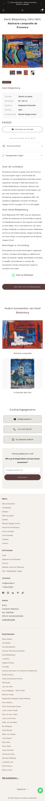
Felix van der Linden (10, 714)
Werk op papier (8, 516)
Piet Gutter (6, 683)
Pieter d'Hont (7, 770)
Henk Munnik (7, 730)
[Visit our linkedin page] (12, 592)
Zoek (4, 555)
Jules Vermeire (8, 750)
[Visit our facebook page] (3, 592)
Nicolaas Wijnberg (9, 758)
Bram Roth (6, 742)
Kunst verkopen (8, 531)
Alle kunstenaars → (10, 778)
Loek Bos (5, 659)
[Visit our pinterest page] (17, 592)
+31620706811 (7, 587)
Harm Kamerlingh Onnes (11, 706)
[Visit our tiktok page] (22, 592)
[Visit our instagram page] (8, 592)
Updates (5, 539)
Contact (5, 543)
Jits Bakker (6, 643)
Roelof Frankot (7, 675)
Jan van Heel (7, 687)
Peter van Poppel (8, 734)
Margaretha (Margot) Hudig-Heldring (16, 698)
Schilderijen (6, 508)
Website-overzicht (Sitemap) (13, 567)
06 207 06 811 (30, 138)
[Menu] (3, 10)
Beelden (5, 512)
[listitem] (22, 3)
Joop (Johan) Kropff (10, 710)
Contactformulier (8, 620)
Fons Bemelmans (8, 647)
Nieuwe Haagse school (11, 523)
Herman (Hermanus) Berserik (13, 651)
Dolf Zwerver (7, 766)
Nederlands (21, 789)
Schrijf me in (22, 477)
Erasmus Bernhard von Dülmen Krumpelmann (19, 671)
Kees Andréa (7, 639)
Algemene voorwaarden (11, 559)
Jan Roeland (7, 738)
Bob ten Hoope (8, 694)
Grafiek (5, 520)
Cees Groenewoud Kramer (12, 679)
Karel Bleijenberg (8, 655)
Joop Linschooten (9, 718)
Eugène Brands (8, 663)
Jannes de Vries (8, 754)
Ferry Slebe (6, 746)
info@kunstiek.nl (8, 583)
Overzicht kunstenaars (10, 527)
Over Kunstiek (7, 535)
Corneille (5, 667)
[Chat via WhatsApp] (40, 790)
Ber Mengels (7, 726)
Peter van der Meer (9, 722)
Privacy (5, 563)
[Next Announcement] (41, 3)
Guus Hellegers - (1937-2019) (13, 691)
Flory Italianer (7, 702)
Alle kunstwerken (8, 504)
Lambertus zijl (7, 762)
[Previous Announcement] (3, 3)
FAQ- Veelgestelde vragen (12, 571)
